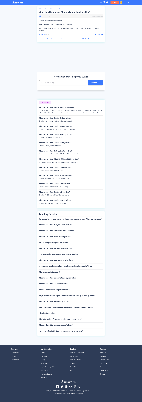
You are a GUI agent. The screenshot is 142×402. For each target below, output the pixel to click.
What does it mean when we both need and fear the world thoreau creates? (66, 307)
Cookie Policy (104, 370)
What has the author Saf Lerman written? (53, 284)
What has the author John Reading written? (54, 301)
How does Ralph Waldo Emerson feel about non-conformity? (61, 331)
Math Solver (74, 367)
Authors (59, 9)
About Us (103, 352)
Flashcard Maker (75, 360)
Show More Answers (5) (54, 39)
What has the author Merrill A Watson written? (55, 248)
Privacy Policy (104, 363)
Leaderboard (15, 352)
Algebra (43, 352)
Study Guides (74, 363)
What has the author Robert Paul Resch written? (56, 260)
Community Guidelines (77, 352)
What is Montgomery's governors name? (53, 242)
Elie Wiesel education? (47, 313)
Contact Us (103, 356)
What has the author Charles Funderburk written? (64, 12)
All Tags (13, 356)
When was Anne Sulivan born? (49, 272)
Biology (43, 360)
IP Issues (102, 374)
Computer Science (46, 374)
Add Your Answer (87, 39)
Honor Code (74, 356)
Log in (128, 2)
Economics (44, 378)
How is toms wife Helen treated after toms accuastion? (58, 254)
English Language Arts (48, 367)
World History (45, 363)
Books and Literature (50, 9)
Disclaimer (103, 367)
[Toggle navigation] (101, 2)
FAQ (71, 370)
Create (114, 2)
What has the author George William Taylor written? (57, 278)
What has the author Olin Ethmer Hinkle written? (56, 231)
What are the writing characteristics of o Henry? (56, 325)
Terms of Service (105, 360)
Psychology (44, 370)
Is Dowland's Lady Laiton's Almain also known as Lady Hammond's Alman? (65, 266)
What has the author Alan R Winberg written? (55, 237)
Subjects (41, 9)
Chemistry (44, 356)
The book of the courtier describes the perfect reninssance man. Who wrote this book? (70, 219)
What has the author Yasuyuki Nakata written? (55, 225)
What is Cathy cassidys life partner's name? (54, 290)
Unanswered (15, 360)
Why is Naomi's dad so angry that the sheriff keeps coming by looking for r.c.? (67, 296)
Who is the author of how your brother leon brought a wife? (60, 319)
